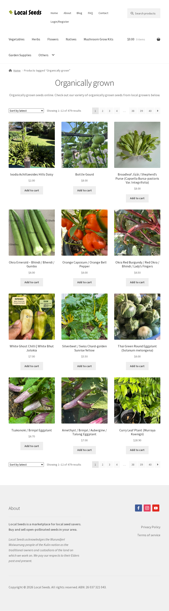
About (67, 13)
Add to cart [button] (32, 190)
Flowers (53, 39)
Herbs (36, 39)
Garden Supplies (20, 55)
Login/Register (60, 21)
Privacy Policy (150, 527)
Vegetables (17, 39)
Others (43, 55)
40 (150, 111)
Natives (71, 39)
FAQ (90, 13)
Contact (103, 13)
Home (54, 13)
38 (132, 111)
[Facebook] (138, 508)
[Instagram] (147, 508)
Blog (79, 13)
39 (141, 111)
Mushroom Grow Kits (98, 39)
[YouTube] (155, 508)
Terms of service (148, 535)
